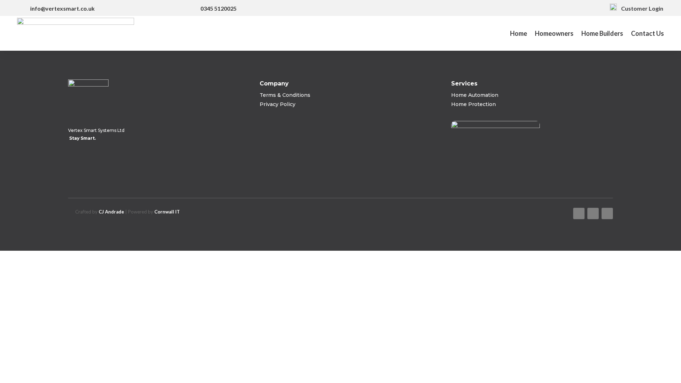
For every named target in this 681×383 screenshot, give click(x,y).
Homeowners (554, 34)
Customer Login (640, 8)
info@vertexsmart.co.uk (62, 8)
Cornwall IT (167, 212)
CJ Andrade (111, 212)
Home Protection (473, 104)
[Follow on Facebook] (579, 213)
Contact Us (647, 34)
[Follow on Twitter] (593, 213)
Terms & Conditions (285, 95)
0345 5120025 (218, 8)
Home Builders (602, 34)
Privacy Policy (277, 104)
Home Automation (474, 95)
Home (518, 34)
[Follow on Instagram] (607, 213)
